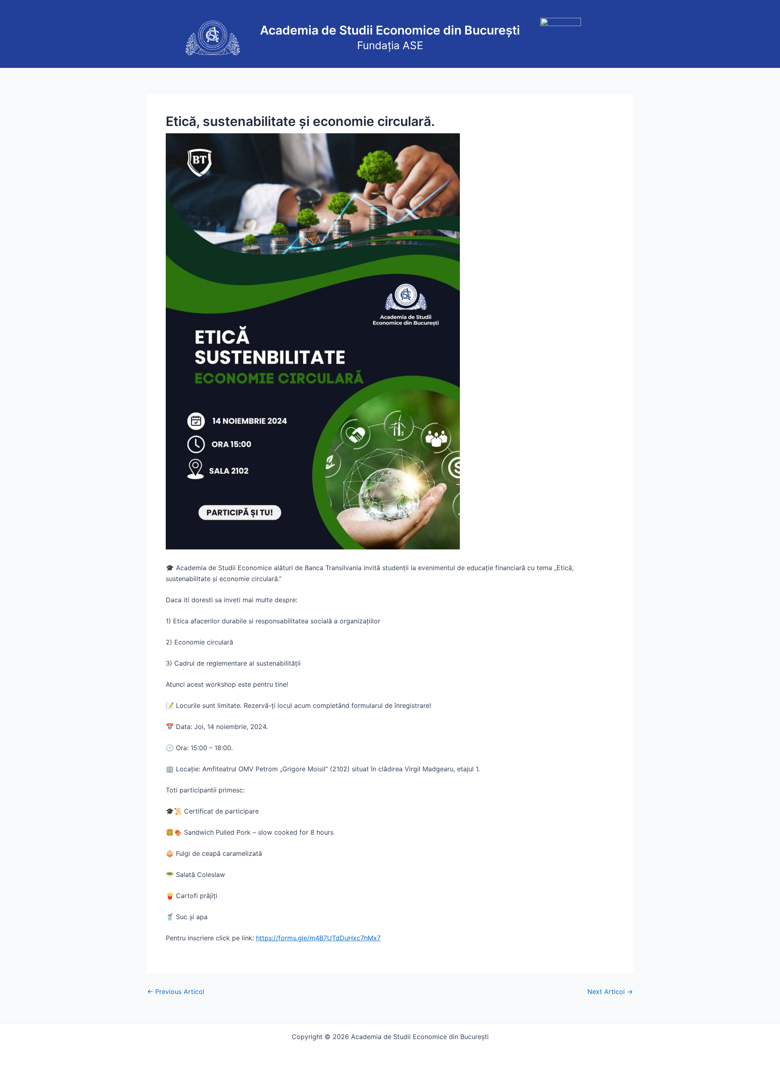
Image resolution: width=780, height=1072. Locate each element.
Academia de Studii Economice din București (390, 30)
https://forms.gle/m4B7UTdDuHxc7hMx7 (318, 938)
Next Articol (610, 991)
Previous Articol (175, 991)
